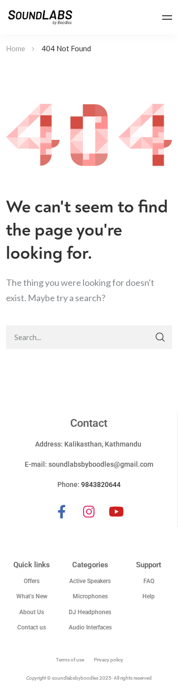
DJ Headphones (90, 612)
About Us (31, 612)
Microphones (90, 596)
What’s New (31, 596)
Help (148, 596)
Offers (32, 581)
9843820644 (101, 484)
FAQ (148, 581)
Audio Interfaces (90, 627)
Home (15, 48)
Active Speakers (90, 581)
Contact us (31, 627)
